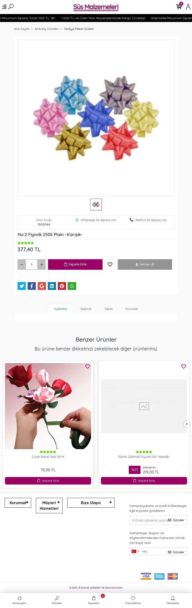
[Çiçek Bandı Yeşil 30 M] (48, 406)
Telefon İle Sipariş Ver (151, 220)
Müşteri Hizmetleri (49, 505)
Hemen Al (147, 264)
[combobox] (135, 551)
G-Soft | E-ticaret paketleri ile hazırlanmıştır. (96, 587)
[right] (187, 424)
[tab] (60, 309)
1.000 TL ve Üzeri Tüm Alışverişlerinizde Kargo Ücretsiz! (97, 18)
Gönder (178, 520)
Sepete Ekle (78, 264)
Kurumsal (18, 502)
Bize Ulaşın (91, 502)
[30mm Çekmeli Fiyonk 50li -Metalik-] (144, 406)
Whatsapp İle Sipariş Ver (98, 220)
